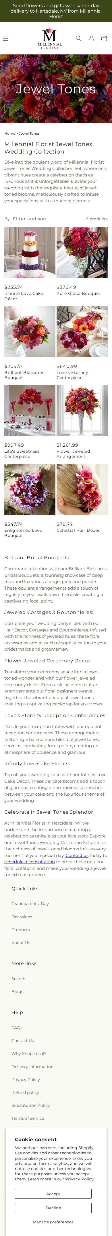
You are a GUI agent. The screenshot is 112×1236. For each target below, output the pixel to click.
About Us (20, 942)
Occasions (21, 916)
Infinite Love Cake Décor (23, 296)
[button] (78, 38)
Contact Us (22, 1040)
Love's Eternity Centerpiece (72, 375)
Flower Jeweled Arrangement (73, 454)
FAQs (16, 1027)
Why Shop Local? (29, 1053)
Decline (53, 1208)
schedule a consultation (29, 861)
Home (9, 133)
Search (18, 978)
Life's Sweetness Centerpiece (22, 454)
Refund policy (25, 1092)
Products (20, 929)
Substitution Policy (30, 1105)
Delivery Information (32, 1066)
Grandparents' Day (30, 903)
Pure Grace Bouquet (79, 293)
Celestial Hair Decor (78, 530)
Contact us (76, 855)
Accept (53, 1193)
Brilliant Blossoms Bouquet (24, 375)
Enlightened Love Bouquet (23, 533)
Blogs (17, 991)
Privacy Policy (79, 1179)
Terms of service (27, 1118)
